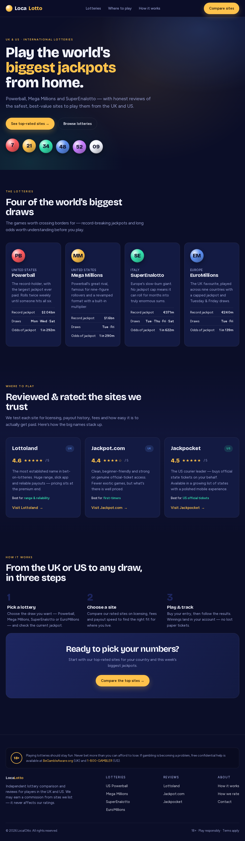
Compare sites (221, 8)
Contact (225, 802)
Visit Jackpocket (188, 508)
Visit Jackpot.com (109, 508)
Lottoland (171, 786)
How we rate (228, 794)
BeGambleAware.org (58, 761)
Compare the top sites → (122, 681)
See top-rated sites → (30, 124)
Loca (28, 8)
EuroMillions (115, 810)
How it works (149, 8)
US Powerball (117, 786)
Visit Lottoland (27, 508)
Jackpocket (172, 802)
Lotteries (93, 8)
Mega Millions (117, 794)
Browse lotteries (77, 124)
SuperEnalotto (118, 802)
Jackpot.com (173, 794)
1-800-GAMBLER (99, 761)
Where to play (120, 8)
